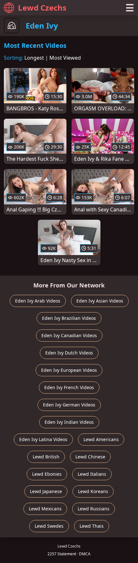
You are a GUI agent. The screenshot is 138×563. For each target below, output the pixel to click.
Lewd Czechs (42, 7)
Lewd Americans (101, 439)
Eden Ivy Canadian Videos (69, 335)
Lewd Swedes (49, 526)
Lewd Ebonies (47, 474)
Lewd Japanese (46, 491)
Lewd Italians (92, 474)
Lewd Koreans (93, 491)
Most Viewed (65, 57)
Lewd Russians (93, 509)
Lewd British (46, 457)
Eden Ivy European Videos (69, 370)
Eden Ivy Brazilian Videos (69, 318)
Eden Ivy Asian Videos (99, 301)
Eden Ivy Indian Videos (69, 422)
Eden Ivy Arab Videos (37, 301)
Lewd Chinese (90, 457)
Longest (34, 57)
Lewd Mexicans (45, 509)
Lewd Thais (92, 526)
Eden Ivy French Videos (69, 387)
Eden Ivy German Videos (69, 405)
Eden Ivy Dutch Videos (69, 353)
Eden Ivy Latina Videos (43, 439)
